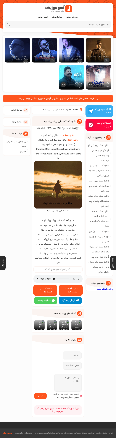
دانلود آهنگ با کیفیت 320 (71, 290)
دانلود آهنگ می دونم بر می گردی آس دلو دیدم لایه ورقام (99, 186)
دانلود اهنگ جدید (105, 289)
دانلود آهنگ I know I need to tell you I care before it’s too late (99, 219)
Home (76, 109)
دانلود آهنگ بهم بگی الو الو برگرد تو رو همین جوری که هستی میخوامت (98, 153)
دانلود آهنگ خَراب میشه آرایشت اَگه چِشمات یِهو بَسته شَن (98, 201)
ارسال (40, 395)
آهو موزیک (7, 433)
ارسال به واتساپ (44, 300)
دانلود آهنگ (72, 140)
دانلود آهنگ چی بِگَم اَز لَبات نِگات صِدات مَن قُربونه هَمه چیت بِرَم (99, 252)
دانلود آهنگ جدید (66, 135)
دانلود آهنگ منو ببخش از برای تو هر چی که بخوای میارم (99, 267)
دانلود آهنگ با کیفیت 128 (46, 290)
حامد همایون (22, 149)
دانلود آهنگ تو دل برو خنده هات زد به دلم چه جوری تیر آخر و (99, 170)
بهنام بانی (10, 141)
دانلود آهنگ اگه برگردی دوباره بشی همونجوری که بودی (99, 236)
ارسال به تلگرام (68, 300)
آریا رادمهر (22, 141)
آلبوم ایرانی (43, 17)
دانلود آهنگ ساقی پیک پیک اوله (60, 121)
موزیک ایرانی (72, 17)
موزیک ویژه (57, 17)
